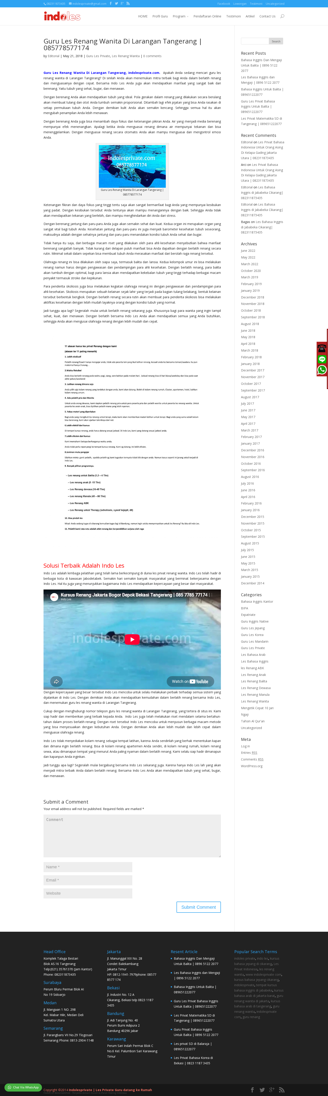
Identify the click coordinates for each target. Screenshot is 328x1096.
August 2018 (250, 324)
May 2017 (248, 417)
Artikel (250, 16)
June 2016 (248, 490)
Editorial (53, 56)
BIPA (244, 608)
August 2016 (250, 477)
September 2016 (253, 470)
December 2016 (252, 450)
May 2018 (248, 337)
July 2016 (247, 483)
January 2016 (250, 510)
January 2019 (250, 290)
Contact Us (267, 16)
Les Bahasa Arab (253, 654)
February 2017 (251, 437)
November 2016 (252, 457)
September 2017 (253, 390)
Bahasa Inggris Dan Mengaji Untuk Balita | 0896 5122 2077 (261, 65)
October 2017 (251, 383)
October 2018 (251, 310)
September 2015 (253, 536)
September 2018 (253, 317)
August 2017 (250, 397)
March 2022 (249, 264)
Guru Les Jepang (253, 628)
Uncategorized (275, 4)
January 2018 (250, 364)
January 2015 (250, 576)
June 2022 (248, 250)
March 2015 (249, 570)
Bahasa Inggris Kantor (257, 601)
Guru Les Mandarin (254, 641)
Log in (245, 746)
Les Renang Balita (254, 681)
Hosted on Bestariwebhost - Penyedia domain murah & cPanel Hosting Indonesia (85, 1092)
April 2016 (248, 497)
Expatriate (248, 615)
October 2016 (251, 463)
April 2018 (248, 344)
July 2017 (247, 403)
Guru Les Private (98, 56)
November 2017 (252, 377)
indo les (262, 958)
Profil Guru (160, 16)
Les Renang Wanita (126, 56)
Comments (252, 759)
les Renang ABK (252, 668)
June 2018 (248, 330)
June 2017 (248, 410)
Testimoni (256, 4)
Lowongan (240, 4)
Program (179, 16)
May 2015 (248, 563)
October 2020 (251, 271)
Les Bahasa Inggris (254, 661)
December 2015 (252, 517)
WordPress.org (251, 766)
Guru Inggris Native (255, 621)
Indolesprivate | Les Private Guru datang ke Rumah (110, 1090)
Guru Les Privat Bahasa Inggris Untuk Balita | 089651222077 (258, 106)
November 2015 (252, 523)
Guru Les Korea (252, 635)
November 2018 (252, 304)
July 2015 (247, 550)
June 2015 (248, 556)
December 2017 (252, 370)
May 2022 (248, 257)
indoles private (244, 958)
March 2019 (249, 277)
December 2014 (252, 583)
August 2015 (250, 543)
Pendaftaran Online (207, 16)
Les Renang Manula (255, 694)
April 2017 (248, 423)
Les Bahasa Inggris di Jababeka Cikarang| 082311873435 (262, 192)
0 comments (152, 56)
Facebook (224, 4)
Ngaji (245, 714)
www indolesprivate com (263, 974)
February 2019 (251, 284)
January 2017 (250, 443)
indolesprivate (244, 985)
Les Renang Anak (253, 675)
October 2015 (251, 530)
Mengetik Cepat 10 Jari (257, 708)
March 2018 (249, 350)
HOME (142, 16)
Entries (249, 752)
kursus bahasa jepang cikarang (256, 979)
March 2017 (249, 430)
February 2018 (251, 357)
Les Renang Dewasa (256, 688)
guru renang (251, 1017)
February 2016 (251, 503)
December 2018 (252, 297)
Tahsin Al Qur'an (253, 721)
